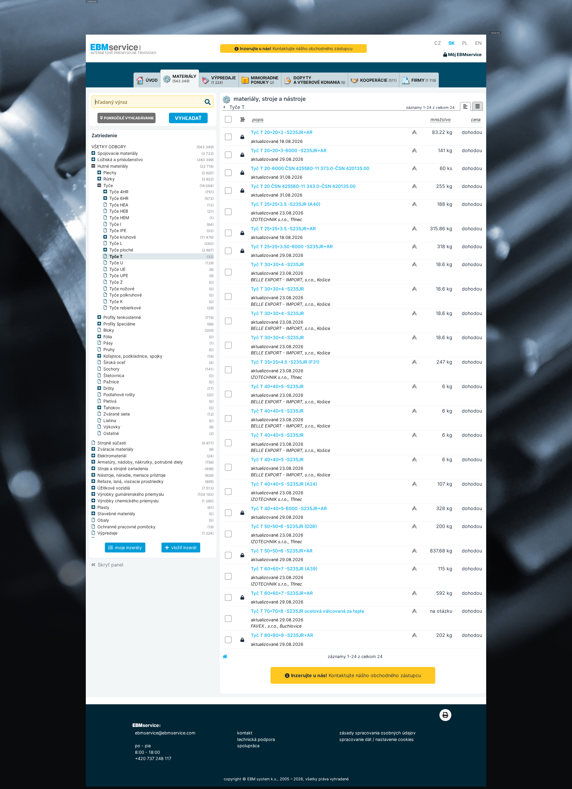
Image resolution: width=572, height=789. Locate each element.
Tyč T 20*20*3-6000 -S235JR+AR (289, 150)
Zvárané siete (116, 413)
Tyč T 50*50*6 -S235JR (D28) (284, 526)
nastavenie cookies (394, 739)
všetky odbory (108, 146)
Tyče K (116, 301)
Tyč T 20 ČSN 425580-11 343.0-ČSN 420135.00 (303, 186)
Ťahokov (111, 407)
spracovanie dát (355, 739)
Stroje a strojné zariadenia (122, 468)
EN (478, 43)
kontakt (244, 732)
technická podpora (256, 739)
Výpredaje (107, 532)
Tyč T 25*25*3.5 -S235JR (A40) (286, 204)
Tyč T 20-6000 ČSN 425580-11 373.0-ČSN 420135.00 (310, 168)
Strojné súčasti (111, 442)
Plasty (103, 507)
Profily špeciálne (119, 323)
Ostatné (111, 433)
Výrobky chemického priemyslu (127, 500)
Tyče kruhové (122, 237)
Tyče (108, 185)
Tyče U (116, 262)
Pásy (108, 342)
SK (451, 43)
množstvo (440, 119)
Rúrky (109, 178)
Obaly (103, 520)
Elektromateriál (111, 455)
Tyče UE (117, 269)
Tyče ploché (121, 249)
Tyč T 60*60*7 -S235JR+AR (282, 593)
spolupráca (248, 745)
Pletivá (109, 401)
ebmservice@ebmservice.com (165, 732)
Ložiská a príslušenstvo (120, 159)
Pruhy (109, 349)
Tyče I (115, 224)
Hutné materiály (112, 166)
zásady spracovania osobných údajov (377, 732)
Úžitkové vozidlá (113, 487)
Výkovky (111, 426)
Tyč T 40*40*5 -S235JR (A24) (284, 484)
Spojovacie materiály (117, 153)
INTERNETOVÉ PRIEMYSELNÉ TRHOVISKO (123, 53)
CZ (437, 43)
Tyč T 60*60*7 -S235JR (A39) (284, 569)
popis (258, 119)
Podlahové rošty (119, 394)
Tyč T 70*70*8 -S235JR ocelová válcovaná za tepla (307, 611)
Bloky (108, 330)
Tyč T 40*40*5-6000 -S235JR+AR (289, 508)
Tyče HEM (119, 217)
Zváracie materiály (115, 449)
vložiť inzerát (183, 547)
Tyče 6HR (118, 198)
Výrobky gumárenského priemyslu (130, 494)
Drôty (108, 388)
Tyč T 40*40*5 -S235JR (277, 386)
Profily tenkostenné (122, 317)
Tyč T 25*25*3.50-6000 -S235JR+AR (292, 246)
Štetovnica (113, 375)
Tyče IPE (117, 230)
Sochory (111, 368)
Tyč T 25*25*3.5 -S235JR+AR (283, 228)
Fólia (107, 336)
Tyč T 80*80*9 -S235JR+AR (282, 635)
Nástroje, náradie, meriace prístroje (131, 475)
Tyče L (115, 243)
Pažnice (111, 381)
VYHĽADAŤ (188, 118)
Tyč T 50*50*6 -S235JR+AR (282, 551)
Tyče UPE (118, 275)
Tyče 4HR (118, 191)
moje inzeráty (128, 547)
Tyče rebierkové (125, 307)
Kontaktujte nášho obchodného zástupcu (296, 48)
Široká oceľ (114, 362)
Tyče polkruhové (125, 294)
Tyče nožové (121, 288)
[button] (94, 153)
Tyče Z (116, 282)
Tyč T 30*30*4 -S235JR (277, 264)
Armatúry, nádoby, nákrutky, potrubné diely (140, 461)
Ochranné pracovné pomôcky (126, 526)
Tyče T (115, 256)
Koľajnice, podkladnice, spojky (132, 356)
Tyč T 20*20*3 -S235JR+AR (282, 132)
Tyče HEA (118, 204)
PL (465, 43)
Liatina (109, 420)
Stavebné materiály (116, 513)
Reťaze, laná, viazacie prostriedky (130, 481)
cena (476, 119)
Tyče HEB (118, 211)
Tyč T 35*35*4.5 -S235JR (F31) (285, 362)
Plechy (109, 172)
